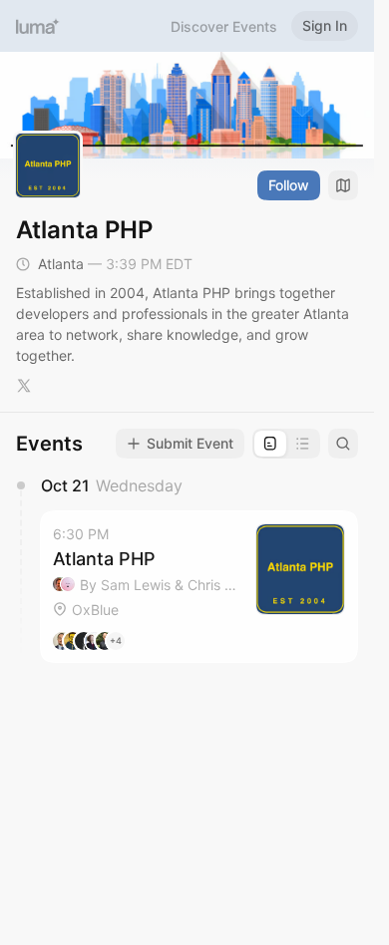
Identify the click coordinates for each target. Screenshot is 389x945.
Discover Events (224, 26)
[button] (199, 586)
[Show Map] (343, 185)
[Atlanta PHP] (199, 586)
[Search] (343, 444)
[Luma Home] (38, 26)
